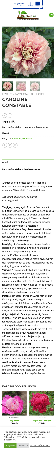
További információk (40, 445)
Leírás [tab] (5, 162)
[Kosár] (51, 15)
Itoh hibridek (37, 94)
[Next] (49, 52)
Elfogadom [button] (10, 445)
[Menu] (4, 14)
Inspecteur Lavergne (42, 420)
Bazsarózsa (21, 94)
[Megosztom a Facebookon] (4, 145)
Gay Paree (14, 420)
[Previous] (6, 52)
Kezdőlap (7, 94)
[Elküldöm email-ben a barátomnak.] (15, 145)
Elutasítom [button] (23, 445)
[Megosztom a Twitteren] (10, 145)
